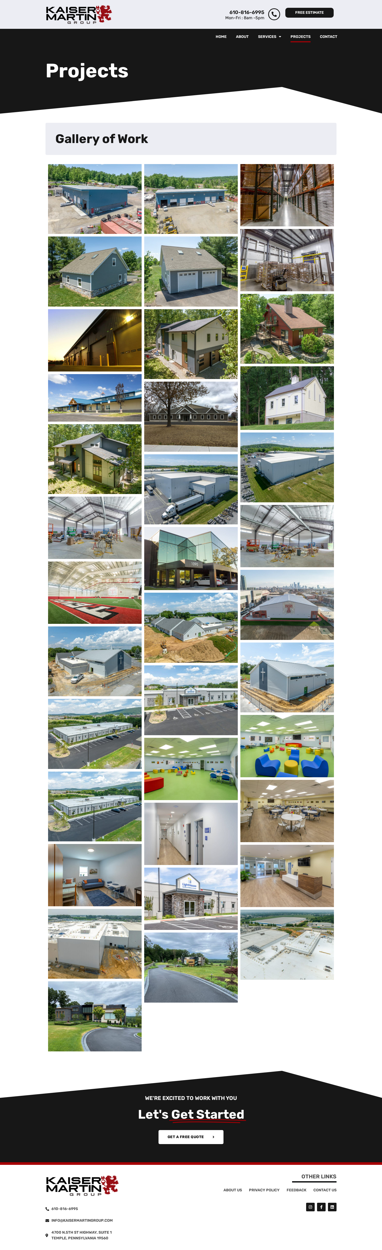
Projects (301, 37)
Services (267, 37)
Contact (328, 37)
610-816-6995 (246, 12)
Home (221, 37)
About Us (232, 1190)
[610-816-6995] (274, 14)
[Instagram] (310, 1207)
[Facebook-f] (321, 1207)
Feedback (296, 1190)
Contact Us (325, 1190)
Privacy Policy (264, 1190)
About (242, 37)
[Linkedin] (332, 1207)
